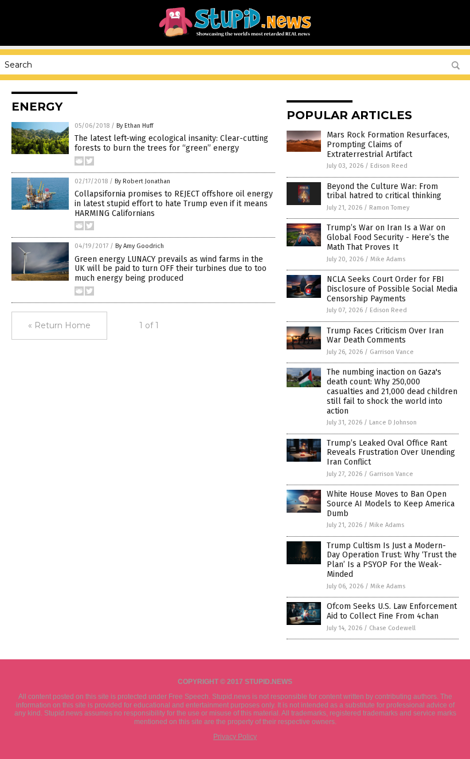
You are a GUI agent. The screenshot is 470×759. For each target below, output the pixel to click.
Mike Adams (387, 259)
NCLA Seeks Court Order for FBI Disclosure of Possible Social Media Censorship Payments (392, 289)
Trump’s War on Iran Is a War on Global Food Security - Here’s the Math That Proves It (388, 237)
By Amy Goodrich (139, 246)
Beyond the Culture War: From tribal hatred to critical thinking (384, 191)
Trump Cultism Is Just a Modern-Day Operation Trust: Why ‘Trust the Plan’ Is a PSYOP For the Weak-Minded (392, 560)
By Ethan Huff (134, 125)
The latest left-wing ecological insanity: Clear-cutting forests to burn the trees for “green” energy (171, 143)
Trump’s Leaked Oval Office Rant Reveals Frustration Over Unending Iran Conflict (391, 452)
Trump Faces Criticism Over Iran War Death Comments (385, 335)
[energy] (235, 38)
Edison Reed (389, 166)
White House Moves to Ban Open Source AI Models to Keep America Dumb (391, 503)
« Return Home (59, 325)
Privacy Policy (235, 737)
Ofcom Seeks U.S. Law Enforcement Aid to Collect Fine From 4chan (392, 611)
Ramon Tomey (389, 207)
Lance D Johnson (393, 422)
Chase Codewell (392, 628)
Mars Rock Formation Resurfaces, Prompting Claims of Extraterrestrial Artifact (388, 144)
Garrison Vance (392, 352)
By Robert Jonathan (142, 181)
